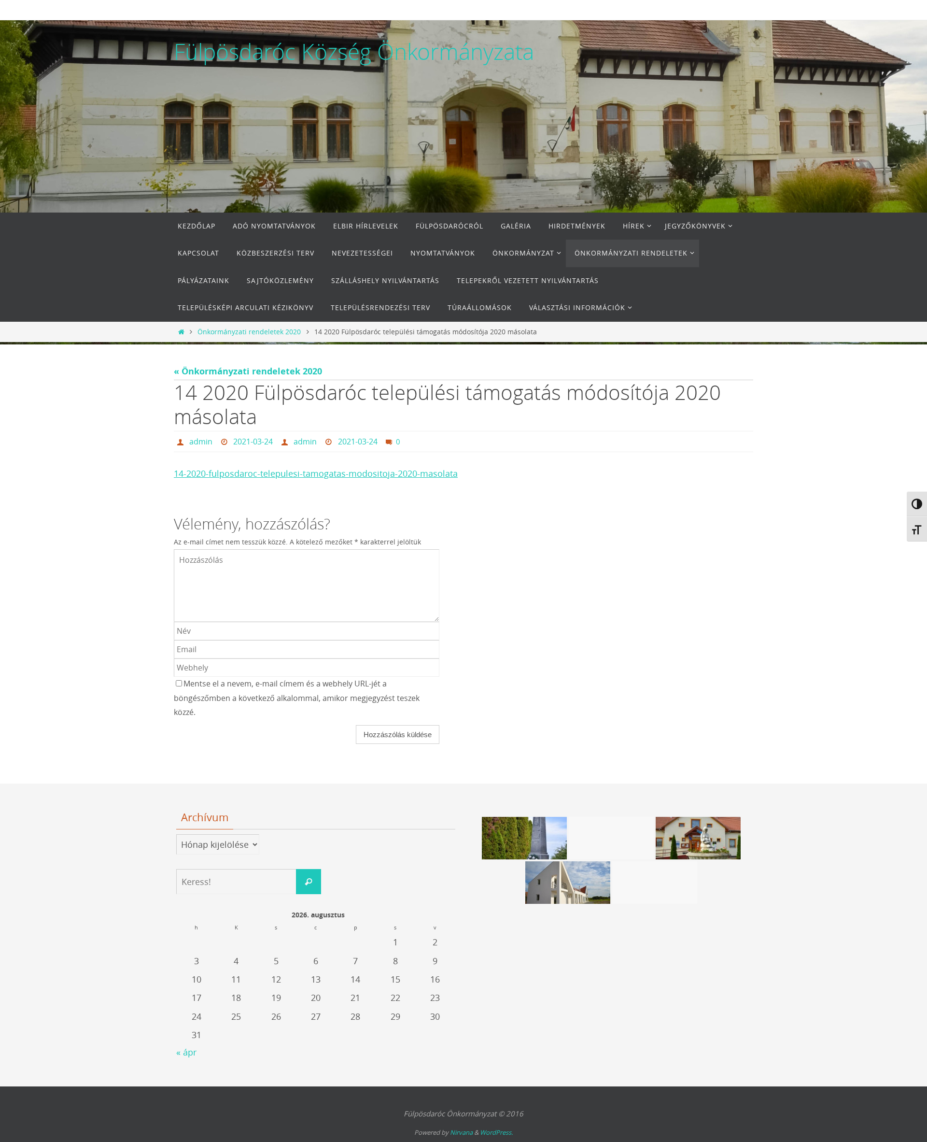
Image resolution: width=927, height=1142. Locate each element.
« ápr (186, 1052)
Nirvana (461, 1132)
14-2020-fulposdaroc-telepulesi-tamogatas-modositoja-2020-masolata (316, 473)
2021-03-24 (253, 441)
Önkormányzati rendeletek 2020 (249, 331)
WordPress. (496, 1132)
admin (200, 441)
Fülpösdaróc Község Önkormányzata (354, 51)
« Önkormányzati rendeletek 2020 (248, 371)
